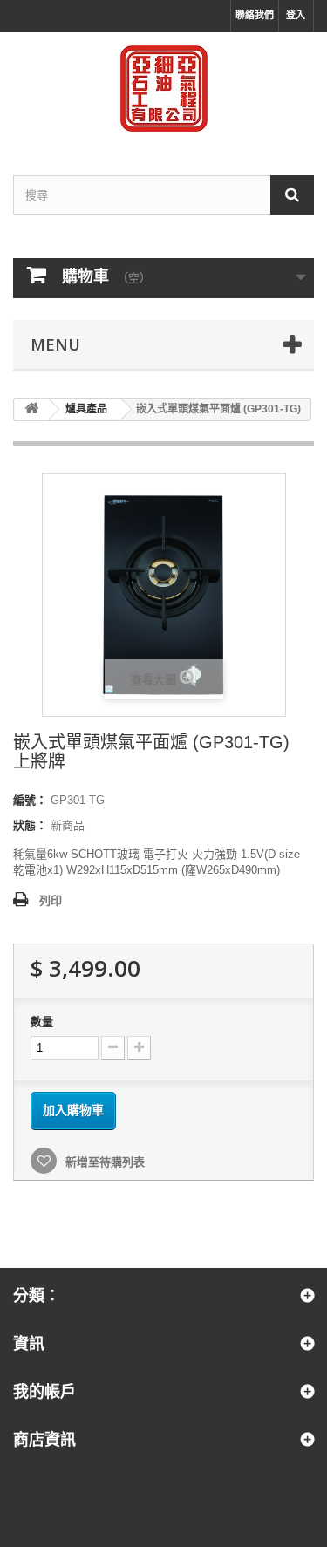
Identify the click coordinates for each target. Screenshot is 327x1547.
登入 (295, 15)
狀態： (30, 825)
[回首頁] (31, 409)
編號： (30, 800)
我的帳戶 (44, 1390)
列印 (50, 900)
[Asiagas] (163, 88)
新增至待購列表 (103, 1162)
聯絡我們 (254, 15)
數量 (42, 1021)
